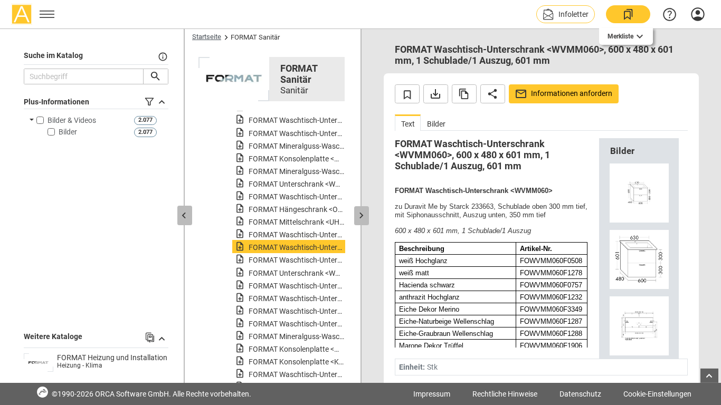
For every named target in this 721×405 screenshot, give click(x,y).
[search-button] (155, 76)
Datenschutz (580, 394)
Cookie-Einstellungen (657, 394)
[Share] (492, 93)
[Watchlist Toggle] (407, 93)
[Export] (435, 93)
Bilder (68, 132)
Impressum (431, 394)
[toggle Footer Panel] (709, 376)
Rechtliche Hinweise (504, 394)
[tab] (408, 122)
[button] (565, 14)
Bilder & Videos (72, 120)
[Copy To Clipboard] (464, 93)
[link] (628, 14)
